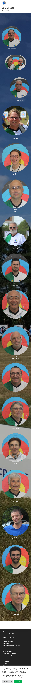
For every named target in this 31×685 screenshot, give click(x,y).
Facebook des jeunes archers (11, 646)
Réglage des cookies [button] (7, 681)
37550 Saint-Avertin (8, 638)
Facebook (6, 644)
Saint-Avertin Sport (8, 664)
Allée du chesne (7, 636)
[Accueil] (2, 10)
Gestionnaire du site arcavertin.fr (13, 656)
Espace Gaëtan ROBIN (9, 634)
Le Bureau (6, 10)
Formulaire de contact (9, 654)
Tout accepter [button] (18, 681)
